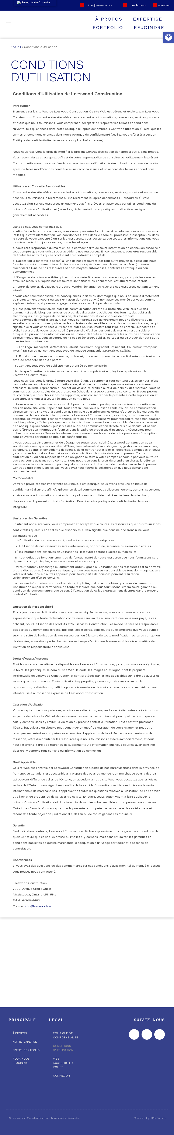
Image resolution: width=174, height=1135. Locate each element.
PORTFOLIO (108, 27)
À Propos (20, 1033)
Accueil (16, 47)
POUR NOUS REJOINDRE (21, 1060)
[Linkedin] (159, 1034)
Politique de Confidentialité (65, 1035)
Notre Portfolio (26, 1050)
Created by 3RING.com (150, 1118)
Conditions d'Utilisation (63, 1048)
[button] (168, 37)
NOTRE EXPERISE (25, 1041)
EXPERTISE (148, 19)
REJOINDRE (149, 27)
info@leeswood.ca (38, 906)
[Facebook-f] (134, 1034)
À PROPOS (108, 19)
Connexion (61, 1075)
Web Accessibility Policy (63, 1063)
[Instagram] (147, 1034)
